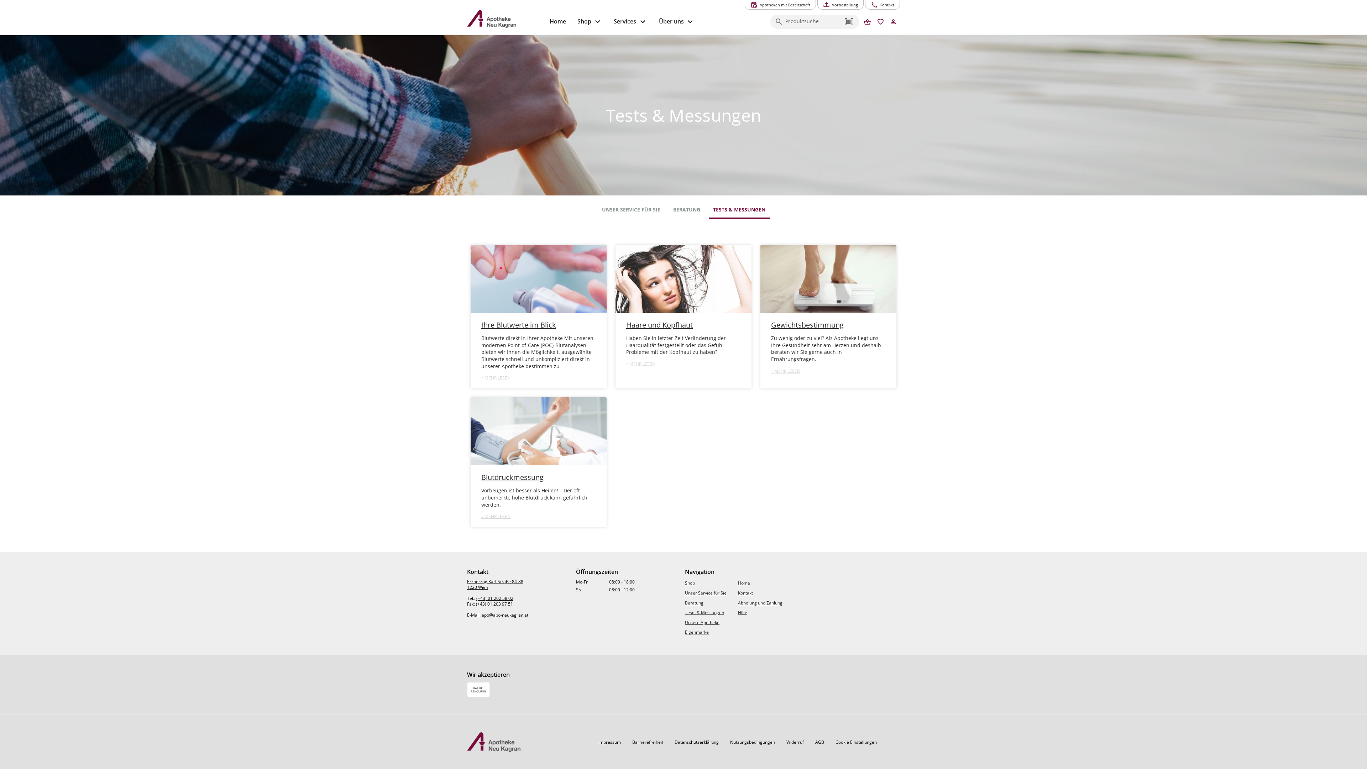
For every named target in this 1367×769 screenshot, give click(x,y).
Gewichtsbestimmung (807, 325)
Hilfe (742, 613)
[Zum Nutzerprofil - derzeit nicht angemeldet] (893, 22)
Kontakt (745, 593)
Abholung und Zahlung (760, 603)
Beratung (686, 209)
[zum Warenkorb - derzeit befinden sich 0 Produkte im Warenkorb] (867, 22)
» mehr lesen (495, 378)
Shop (690, 583)
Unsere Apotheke (702, 622)
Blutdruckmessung (512, 477)
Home (744, 583)
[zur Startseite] (505, 19)
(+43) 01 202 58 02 (494, 598)
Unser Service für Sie (631, 209)
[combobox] (813, 24)
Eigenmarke (697, 632)
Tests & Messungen (739, 209)
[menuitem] (558, 21)
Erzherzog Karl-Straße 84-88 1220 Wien (495, 584)
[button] (849, 22)
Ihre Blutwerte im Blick (518, 325)
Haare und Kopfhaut (659, 325)
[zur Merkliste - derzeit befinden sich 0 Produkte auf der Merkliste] (880, 22)
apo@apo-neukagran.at (505, 615)
